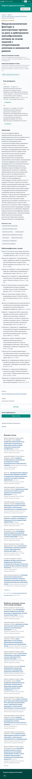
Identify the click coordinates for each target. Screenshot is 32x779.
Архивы (9, 15)
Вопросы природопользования (13, 5)
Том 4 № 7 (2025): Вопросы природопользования (14, 16)
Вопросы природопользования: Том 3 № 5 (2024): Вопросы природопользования (14, 496)
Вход (29, 1)
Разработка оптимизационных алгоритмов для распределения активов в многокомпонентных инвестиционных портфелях (15, 461)
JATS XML (16, 407)
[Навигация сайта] (2, 1)
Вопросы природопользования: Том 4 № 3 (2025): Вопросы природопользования (14, 481)
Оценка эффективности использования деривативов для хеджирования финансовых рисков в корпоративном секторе (15, 642)
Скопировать (7, 102)
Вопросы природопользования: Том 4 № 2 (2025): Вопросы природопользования (16, 569)
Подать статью (25, 9)
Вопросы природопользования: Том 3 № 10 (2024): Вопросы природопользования (14, 553)
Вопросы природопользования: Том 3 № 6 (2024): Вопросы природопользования (14, 450)
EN (23, 1)
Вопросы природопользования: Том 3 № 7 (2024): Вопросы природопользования (14, 523)
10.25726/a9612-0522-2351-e (12, 74)
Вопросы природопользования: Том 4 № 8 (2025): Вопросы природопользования (14, 760)
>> (9, 590)
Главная (4, 15)
